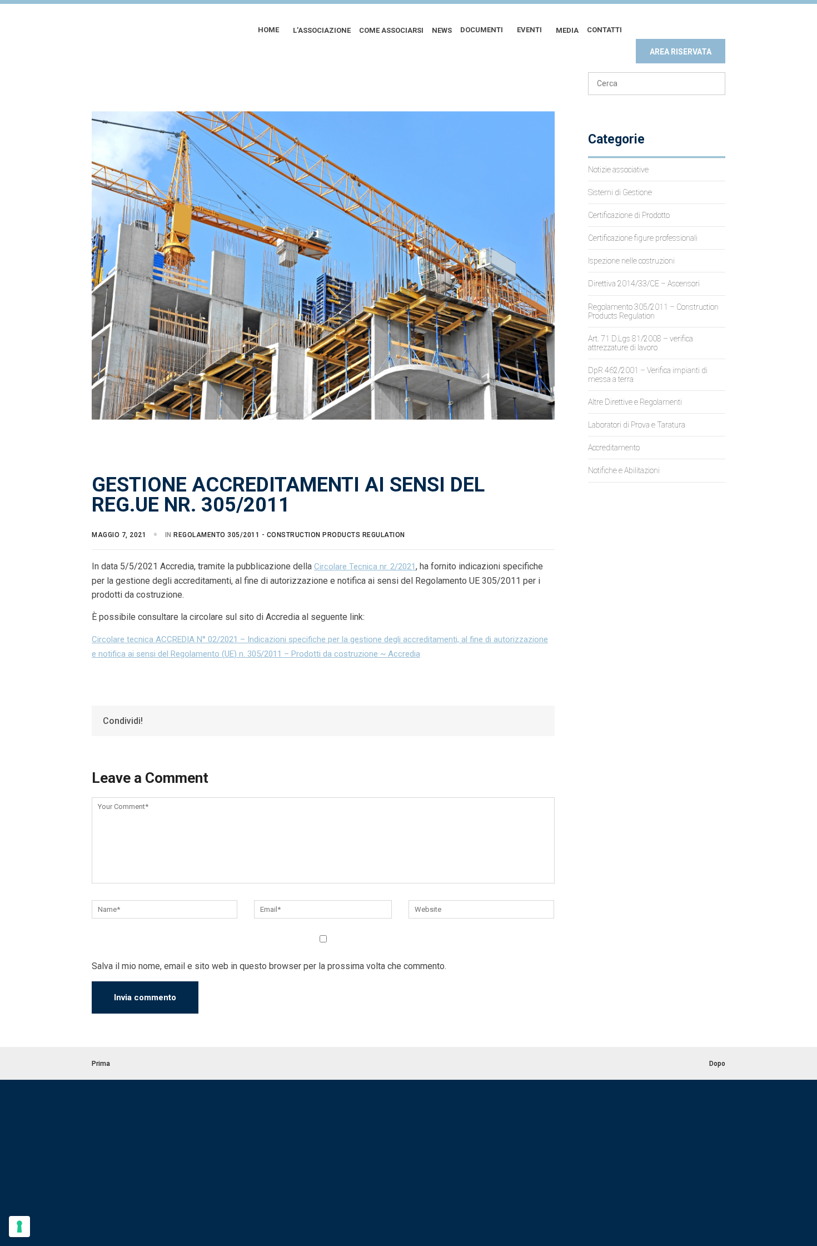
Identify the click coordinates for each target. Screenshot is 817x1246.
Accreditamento (614, 447)
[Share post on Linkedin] (537, 720)
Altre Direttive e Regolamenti (635, 402)
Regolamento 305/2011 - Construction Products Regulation (289, 535)
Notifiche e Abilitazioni (624, 470)
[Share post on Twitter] (513, 720)
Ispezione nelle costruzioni (631, 260)
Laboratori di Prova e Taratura (636, 424)
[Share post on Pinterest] (525, 720)
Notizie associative (618, 169)
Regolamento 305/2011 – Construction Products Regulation (653, 311)
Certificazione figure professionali (643, 238)
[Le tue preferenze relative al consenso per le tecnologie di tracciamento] (19, 1226)
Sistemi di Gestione (620, 192)
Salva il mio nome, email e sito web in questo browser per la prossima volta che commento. (269, 966)
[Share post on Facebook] (501, 720)
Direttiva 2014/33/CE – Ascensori (644, 283)
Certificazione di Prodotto (629, 215)
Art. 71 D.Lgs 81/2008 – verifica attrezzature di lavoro (640, 343)
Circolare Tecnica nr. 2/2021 (365, 567)
